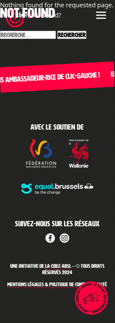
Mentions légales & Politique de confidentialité (57, 284)
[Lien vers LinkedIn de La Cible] (64, 237)
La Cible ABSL (58, 266)
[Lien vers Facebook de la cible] (50, 237)
